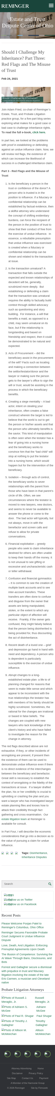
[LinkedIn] (18, 1054)
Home (41, 1068)
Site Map (11, 1078)
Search (8, 883)
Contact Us (27, 1078)
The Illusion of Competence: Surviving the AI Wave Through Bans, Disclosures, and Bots (27, 958)
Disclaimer (17, 1073)
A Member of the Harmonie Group (27, 1083)
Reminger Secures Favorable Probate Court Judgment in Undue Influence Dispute (25, 936)
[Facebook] (38, 1054)
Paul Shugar (44, 1015)
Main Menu (51, 5)
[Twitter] (27, 1054)
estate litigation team (14, 819)
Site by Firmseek (39, 1088)
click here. (39, 132)
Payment (43, 1078)
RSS (11, 895)
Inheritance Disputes (34, 857)
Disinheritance (38, 853)
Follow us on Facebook (22, 904)
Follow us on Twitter (20, 899)
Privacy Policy (36, 1073)
